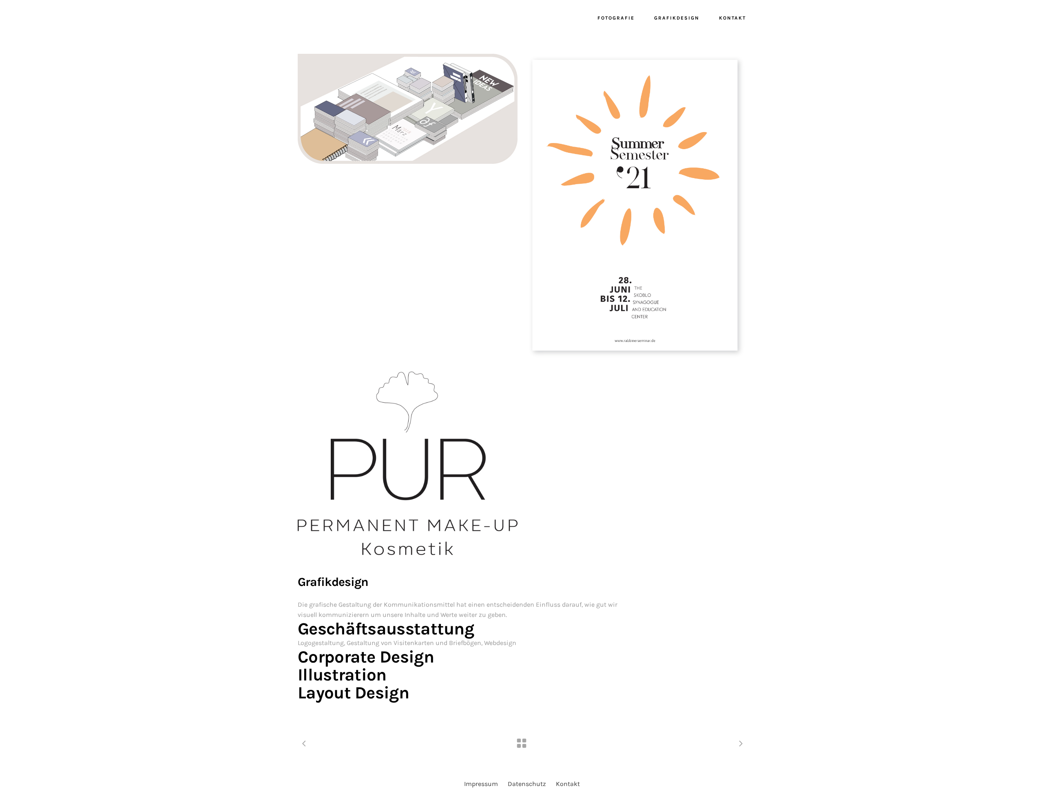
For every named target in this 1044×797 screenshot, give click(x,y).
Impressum (481, 784)
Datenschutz (527, 784)
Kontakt (568, 784)
